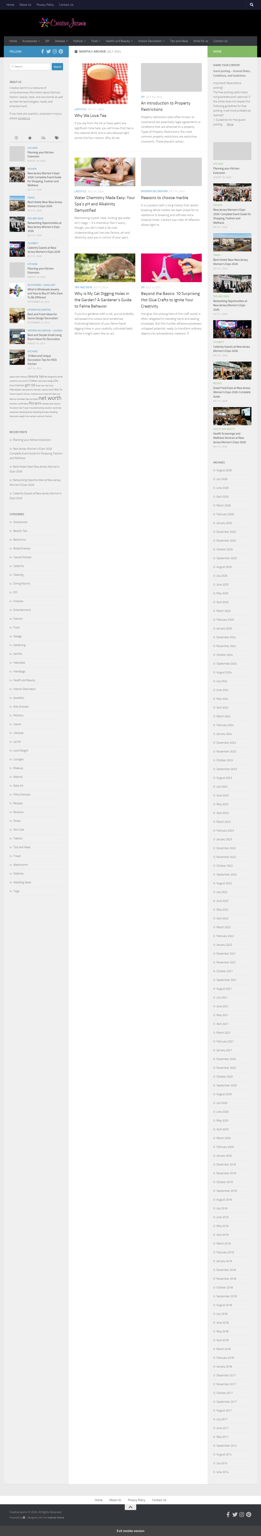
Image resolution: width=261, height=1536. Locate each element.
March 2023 (223, 821)
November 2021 (226, 962)
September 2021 (226, 980)
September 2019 (226, 1191)
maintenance (37, 394)
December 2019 (226, 1164)
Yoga (16, 891)
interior (13, 394)
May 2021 (222, 1015)
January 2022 (224, 945)
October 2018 (224, 1287)
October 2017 (224, 1393)
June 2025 (222, 584)
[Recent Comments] (43, 138)
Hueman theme (56, 1517)
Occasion (14, 403)
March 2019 (223, 1243)
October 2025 (224, 549)
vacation (48, 408)
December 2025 (226, 532)
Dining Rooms (21, 583)
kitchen (27, 394)
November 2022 (226, 857)
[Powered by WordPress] (24, 1517)
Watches (18, 873)
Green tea (40, 385)
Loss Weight (20, 750)
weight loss (24, 416)
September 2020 (226, 1085)
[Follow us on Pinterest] (60, 51)
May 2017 (222, 1437)
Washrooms (20, 864)
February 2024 (225, 725)
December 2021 (226, 953)
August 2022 (224, 883)
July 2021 (221, 997)
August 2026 (224, 470)
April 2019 (222, 1234)
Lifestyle (81, 109)
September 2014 (226, 1445)
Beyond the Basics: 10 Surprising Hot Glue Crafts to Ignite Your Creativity (170, 300)
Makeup (18, 768)
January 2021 (224, 1050)
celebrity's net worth (19, 381)
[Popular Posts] (29, 138)
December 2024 (226, 637)
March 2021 (223, 1032)
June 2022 (222, 901)
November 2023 (226, 751)
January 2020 (224, 1155)
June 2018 (222, 1322)
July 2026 (221, 479)
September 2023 (226, 769)
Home (10, 4)
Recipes (35, 403)
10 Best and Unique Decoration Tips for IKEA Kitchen (42, 360)
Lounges (57, 330)
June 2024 (222, 690)
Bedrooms (19, 539)
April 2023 (222, 813)
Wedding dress (26, 412)
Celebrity (33, 243)
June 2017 (222, 1428)
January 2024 (224, 734)
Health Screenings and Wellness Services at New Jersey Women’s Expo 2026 (229, 438)
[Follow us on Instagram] (54, 51)
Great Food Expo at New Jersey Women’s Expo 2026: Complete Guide (232, 392)
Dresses (60, 41)
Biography (52, 377)
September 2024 (226, 663)
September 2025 (226, 558)
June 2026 (222, 488)
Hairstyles (15, 389)
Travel (31, 197)
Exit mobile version (130, 1531)
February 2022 (225, 936)
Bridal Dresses (22, 548)
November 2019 (226, 1173)
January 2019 (224, 1261)
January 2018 (224, 1366)
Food (94, 41)
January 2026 (224, 523)
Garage (17, 636)
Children (33, 380)
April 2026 (222, 496)
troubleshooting (36, 408)
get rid (30, 385)
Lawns (17, 724)
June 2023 (222, 795)
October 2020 (224, 1076)
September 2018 (226, 1296)
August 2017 (224, 1410)
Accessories (29, 41)
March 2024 (223, 716)
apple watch (15, 377)
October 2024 (224, 655)
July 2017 (221, 1419)
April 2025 (222, 602)
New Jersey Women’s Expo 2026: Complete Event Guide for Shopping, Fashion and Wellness (36, 453)
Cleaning (18, 575)
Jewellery (49, 285)
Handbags (19, 671)
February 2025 (225, 619)
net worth (50, 398)
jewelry (20, 394)
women (33, 416)
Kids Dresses (21, 706)
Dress (12, 385)
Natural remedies (17, 399)
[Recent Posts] (16, 138)
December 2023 (226, 742)
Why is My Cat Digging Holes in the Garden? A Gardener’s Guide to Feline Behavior (103, 300)
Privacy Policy (45, 4)
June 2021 (222, 1006)
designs (50, 381)
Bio (46, 377)
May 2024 (222, 698)
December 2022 (226, 848)
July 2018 (221, 1314)
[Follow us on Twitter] (48, 51)
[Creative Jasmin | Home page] (63, 23)
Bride (60, 377)
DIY (47, 41)
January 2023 (224, 839)
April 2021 (222, 1024)
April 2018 (222, 1340)
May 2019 (222, 1226)
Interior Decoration (150, 41)
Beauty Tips (20, 531)
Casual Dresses (22, 557)
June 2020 (222, 1111)
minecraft (47, 394)
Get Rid (17, 654)
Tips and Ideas (179, 41)
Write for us (200, 41)
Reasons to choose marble (164, 197)
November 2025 (226, 540)
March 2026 (223, 505)
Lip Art (17, 741)
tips (20, 408)
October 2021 (224, 971)
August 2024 (224, 672)
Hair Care (49, 385)
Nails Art (18, 785)
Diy (56, 380)
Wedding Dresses (41, 412)
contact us (24, 118)
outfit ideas (23, 403)
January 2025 (224, 628)
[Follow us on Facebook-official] (42, 51)
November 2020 (226, 1068)
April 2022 (222, 918)
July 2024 (221, 681)
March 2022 (223, 927)
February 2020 (225, 1147)
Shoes (17, 821)
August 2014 (224, 1454)
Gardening (19, 645)
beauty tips (36, 376)
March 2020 (223, 1138)
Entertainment (22, 610)
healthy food (47, 390)
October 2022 (224, 865)
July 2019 (221, 1208)
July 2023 (221, 786)
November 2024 (226, 646)
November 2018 (226, 1278)
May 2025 (222, 593)
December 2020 (226, 1059)
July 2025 (221, 575)
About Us (25, 4)
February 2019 (225, 1252)
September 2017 (226, 1401)
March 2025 (223, 611)
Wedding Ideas (22, 882)
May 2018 (222, 1331)
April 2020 (222, 1129)
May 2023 (222, 804)
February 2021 (225, 1041)
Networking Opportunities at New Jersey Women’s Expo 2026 (45, 227)
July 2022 (221, 892)
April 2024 (222, 707)
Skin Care (18, 829)
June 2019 (222, 1217)
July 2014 (221, 1463)
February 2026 (225, 514)
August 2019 (224, 1199)
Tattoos (18, 838)
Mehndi (18, 777)
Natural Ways (32, 399)
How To (58, 389)
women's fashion (44, 416)
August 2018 (224, 1305)
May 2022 (222, 909)
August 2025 (224, 567)
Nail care (56, 394)
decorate (42, 381)
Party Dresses (21, 794)
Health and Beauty (118, 41)
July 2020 (221, 1103)
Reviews (18, 812)
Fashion (78, 41)
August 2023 (224, 778)
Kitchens (33, 148)
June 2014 (222, 1472)
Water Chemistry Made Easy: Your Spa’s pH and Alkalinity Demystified (105, 204)
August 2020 (224, 1094)
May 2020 (222, 1120)
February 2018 (225, 1357)
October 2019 (224, 1182)
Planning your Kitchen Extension (32, 440)
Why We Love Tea (90, 115)
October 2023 (224, 760)
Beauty (24, 377)
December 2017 (226, 1375)
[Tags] (56, 138)
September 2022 (226, 874)
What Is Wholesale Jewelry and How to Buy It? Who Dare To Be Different (45, 293)
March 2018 (223, 1349)
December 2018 (226, 1270)
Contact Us (66, 4)
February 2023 (225, 830)
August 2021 (224, 988)
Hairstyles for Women (31, 390)
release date (47, 403)
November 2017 (226, 1384)
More (230, 124)
